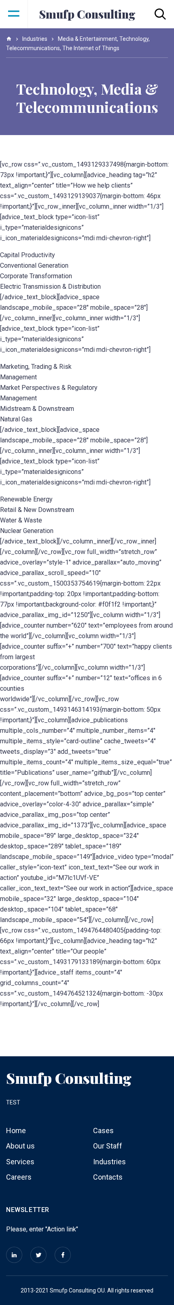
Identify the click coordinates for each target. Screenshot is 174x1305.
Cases (103, 1130)
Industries (109, 1161)
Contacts (108, 1177)
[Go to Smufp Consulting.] (9, 39)
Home (16, 1130)
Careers (19, 1177)
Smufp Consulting (87, 13)
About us (20, 1146)
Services (20, 1161)
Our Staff (107, 1146)
